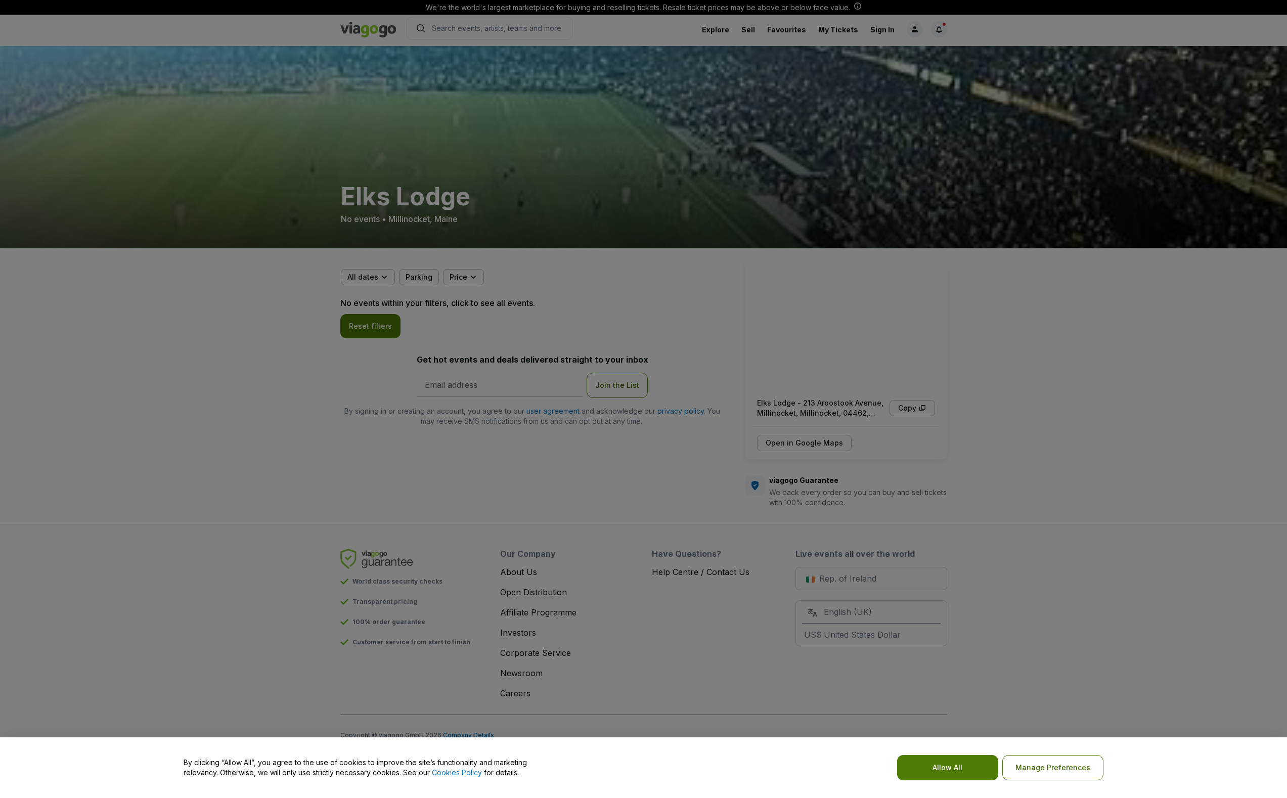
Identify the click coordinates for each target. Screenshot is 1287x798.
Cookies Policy (457, 772)
